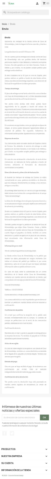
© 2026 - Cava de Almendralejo (12, 475)
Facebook (4, 433)
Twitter (12, 433)
